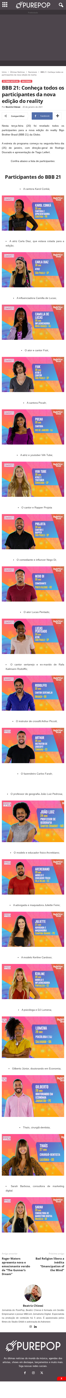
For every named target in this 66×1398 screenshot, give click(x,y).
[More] (57, 116)
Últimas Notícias (17, 72)
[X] (41, 1373)
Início (4, 72)
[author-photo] (33, 1293)
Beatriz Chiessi (13, 106)
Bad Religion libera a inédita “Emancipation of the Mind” (50, 1264)
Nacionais (32, 72)
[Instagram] (30, 1327)
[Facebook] (25, 1373)
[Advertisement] (33, 38)
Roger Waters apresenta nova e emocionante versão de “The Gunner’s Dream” (16, 1266)
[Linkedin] (35, 1327)
